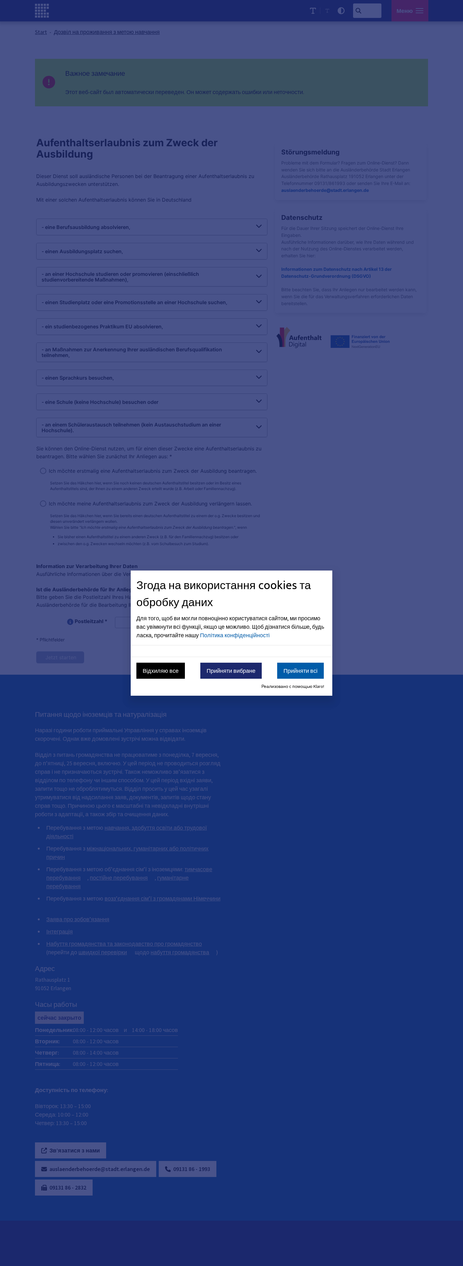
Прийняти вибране (231, 670)
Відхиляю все (161, 670)
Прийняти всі (300, 670)
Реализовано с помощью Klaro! (292, 686)
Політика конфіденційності (235, 635)
